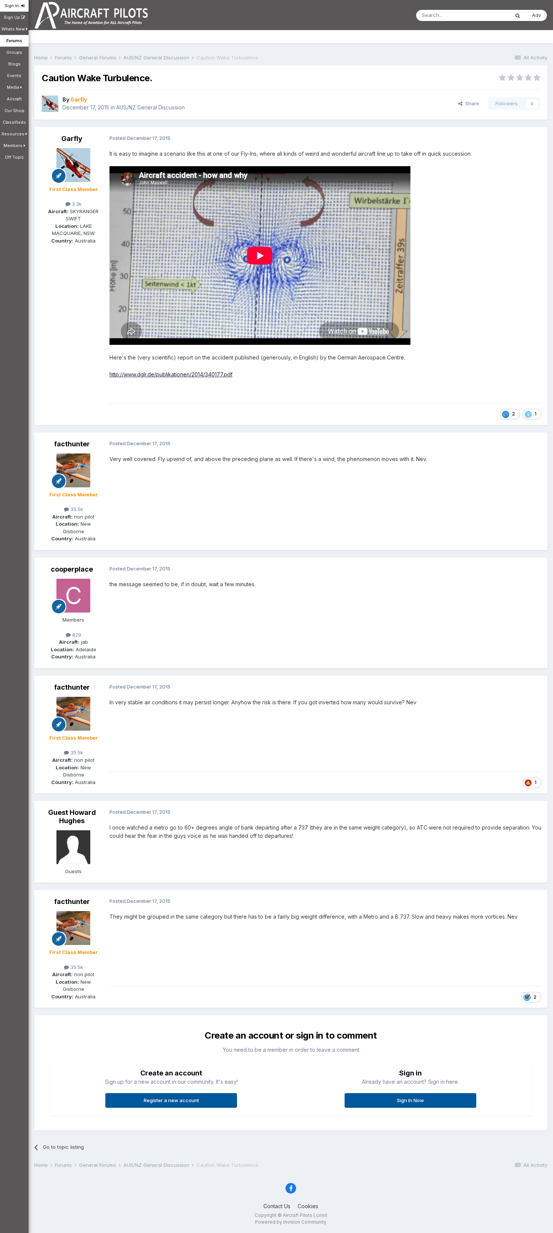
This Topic (487, 15)
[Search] (517, 15)
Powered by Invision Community (291, 1222)
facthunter (72, 444)
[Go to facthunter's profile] (73, 470)
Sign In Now (410, 1100)
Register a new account (171, 1100)
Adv (536, 15)
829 (76, 635)
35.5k (76, 509)
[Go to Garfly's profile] (50, 104)
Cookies (308, 1206)
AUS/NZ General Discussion (150, 107)
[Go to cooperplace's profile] (73, 596)
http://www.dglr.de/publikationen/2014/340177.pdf (170, 374)
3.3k (76, 204)
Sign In (13, 5)
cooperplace (72, 569)
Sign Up (12, 17)
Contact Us (276, 1206)
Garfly (71, 139)
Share (470, 103)
